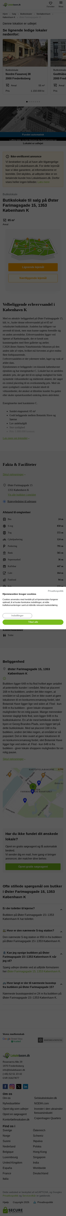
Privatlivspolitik (55, 591)
